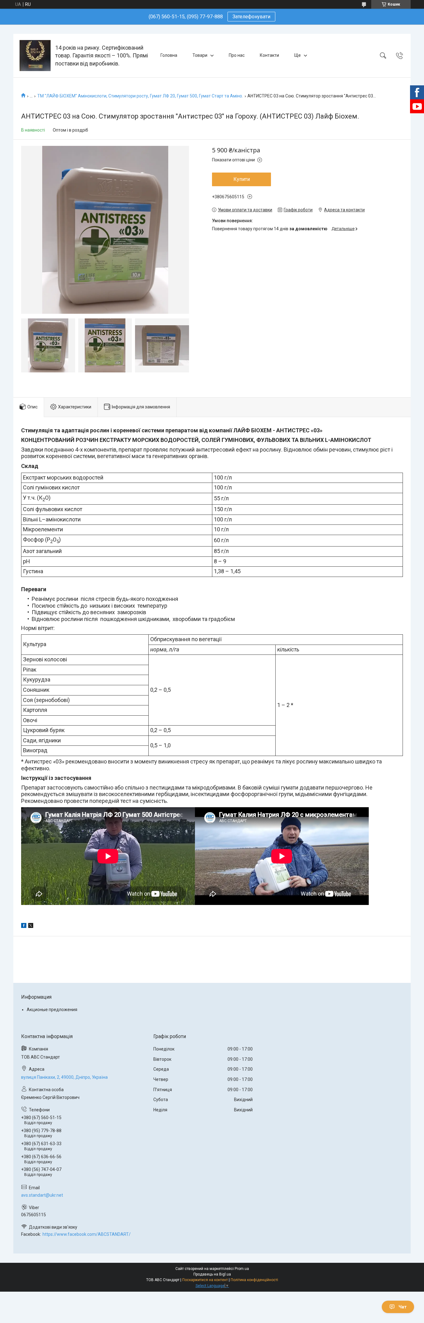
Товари (199, 55)
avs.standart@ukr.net (42, 1195)
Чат (403, 1306)
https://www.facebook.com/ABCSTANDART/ (87, 1234)
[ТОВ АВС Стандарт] (35, 55)
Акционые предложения (52, 1009)
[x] (30, 926)
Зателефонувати (251, 17)
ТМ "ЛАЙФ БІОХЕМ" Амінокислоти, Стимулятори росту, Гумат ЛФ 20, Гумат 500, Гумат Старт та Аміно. (140, 95)
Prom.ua (242, 1269)
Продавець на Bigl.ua (212, 1274)
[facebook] (23, 926)
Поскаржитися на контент (205, 1280)
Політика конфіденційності (254, 1280)
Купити (241, 179)
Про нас (237, 55)
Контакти (269, 55)
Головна (168, 55)
